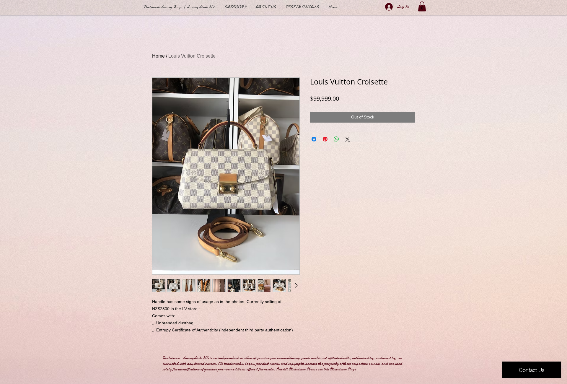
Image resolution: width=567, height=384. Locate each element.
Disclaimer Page (343, 369)
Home (158, 55)
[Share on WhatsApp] (336, 139)
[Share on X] (347, 139)
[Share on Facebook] (313, 139)
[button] (422, 6)
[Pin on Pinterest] (325, 139)
